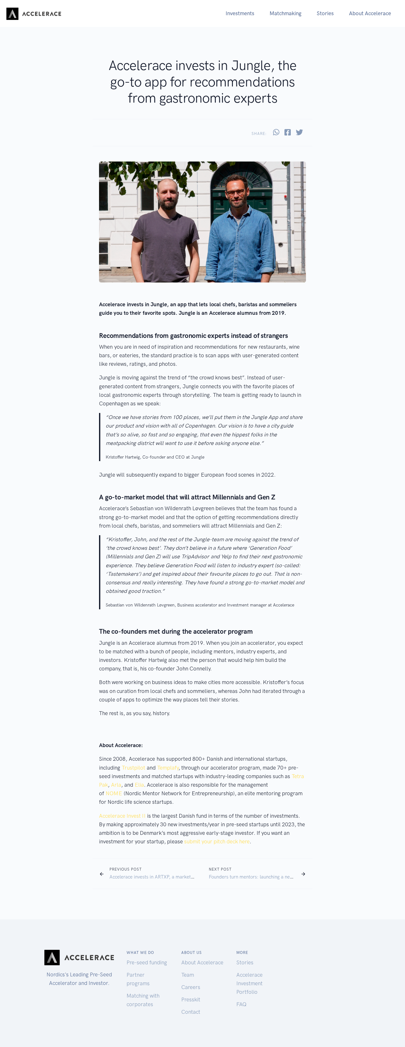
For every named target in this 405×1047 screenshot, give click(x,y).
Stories (325, 13)
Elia (139, 785)
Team (187, 975)
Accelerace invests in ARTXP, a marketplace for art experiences (176, 877)
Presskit (190, 999)
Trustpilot (133, 768)
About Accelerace (370, 13)
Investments (240, 13)
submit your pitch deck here (217, 841)
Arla (116, 785)
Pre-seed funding (147, 962)
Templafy (167, 768)
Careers (190, 987)
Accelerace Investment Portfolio (249, 983)
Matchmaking (286, 13)
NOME (114, 793)
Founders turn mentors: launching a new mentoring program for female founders (293, 877)
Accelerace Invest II (122, 816)
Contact (190, 1012)
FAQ (241, 1004)
